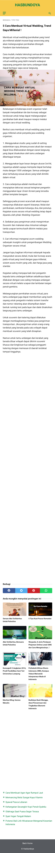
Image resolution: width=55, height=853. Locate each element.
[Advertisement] (27, 468)
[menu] (4, 13)
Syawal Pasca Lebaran (16, 802)
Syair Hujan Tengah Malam (18, 816)
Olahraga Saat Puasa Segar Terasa (22, 811)
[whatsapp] (46, 590)
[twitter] (21, 590)
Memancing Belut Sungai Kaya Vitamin (24, 797)
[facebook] (9, 590)
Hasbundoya (27, 5)
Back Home (27, 843)
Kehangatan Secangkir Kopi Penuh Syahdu (26, 806)
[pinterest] (34, 590)
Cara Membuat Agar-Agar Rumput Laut (24, 792)
